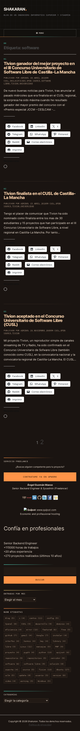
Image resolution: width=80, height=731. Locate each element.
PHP (59, 647)
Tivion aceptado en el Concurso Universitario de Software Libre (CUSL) (34, 320)
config (53, 618)
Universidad (26, 84)
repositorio (14, 658)
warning (26, 681)
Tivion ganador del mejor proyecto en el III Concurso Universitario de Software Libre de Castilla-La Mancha (39, 67)
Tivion (14, 84)
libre (10, 647)
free (66, 630)
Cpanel (11, 624)
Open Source (33, 81)
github (11, 635)
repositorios (36, 658)
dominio (62, 624)
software (12, 664)
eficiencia (13, 630)
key (44, 641)
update (25, 675)
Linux (26, 647)
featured (49, 630)
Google (42, 635)
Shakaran (14, 9)
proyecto (12, 652)
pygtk (29, 652)
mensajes (43, 647)
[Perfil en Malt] (29, 497)
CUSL (6, 81)
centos (35, 618)
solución (57, 664)
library (59, 641)
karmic (30, 641)
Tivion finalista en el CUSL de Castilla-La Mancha (40, 195)
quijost (62, 652)
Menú (41, 33)
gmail (26, 635)
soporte (11, 670)
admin (24, 78)
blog (10, 618)
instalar (60, 635)
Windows (44, 681)
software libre (34, 664)
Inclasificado (18, 81)
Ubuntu (62, 670)
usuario (41, 675)
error (32, 630)
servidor (58, 658)
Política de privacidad (40, 724)
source (29, 670)
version (59, 675)
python (45, 652)
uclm (10, 675)
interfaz (12, 641)
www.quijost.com (46, 509)
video (10, 681)
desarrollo (43, 624)
